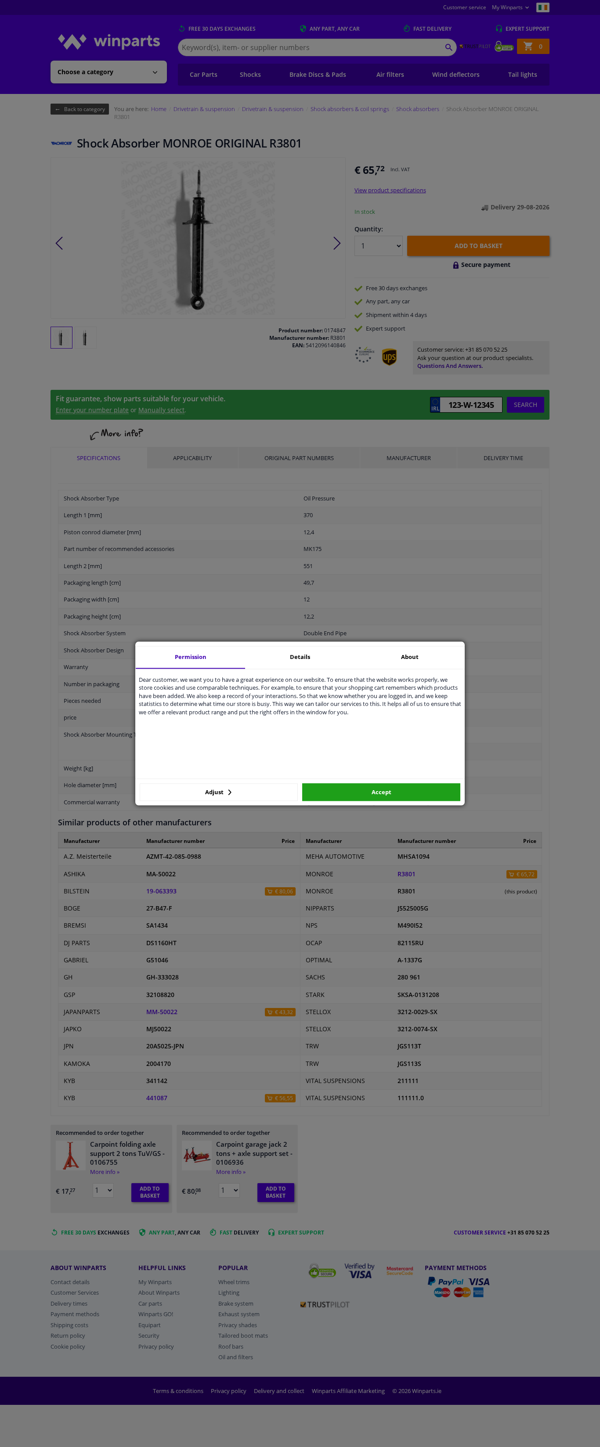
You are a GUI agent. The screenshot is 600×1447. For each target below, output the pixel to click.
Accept (381, 792)
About (410, 657)
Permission (190, 657)
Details (300, 657)
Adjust (215, 792)
